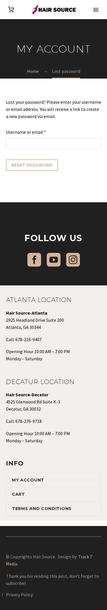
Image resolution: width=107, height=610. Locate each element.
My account (28, 480)
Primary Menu (96, 9)
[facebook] (34, 260)
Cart (18, 494)
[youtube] (53, 260)
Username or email (34, 132)
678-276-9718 (28, 421)
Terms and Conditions (42, 508)
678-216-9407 (28, 339)
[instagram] (73, 260)
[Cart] (11, 9)
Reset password (32, 165)
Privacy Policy (19, 594)
